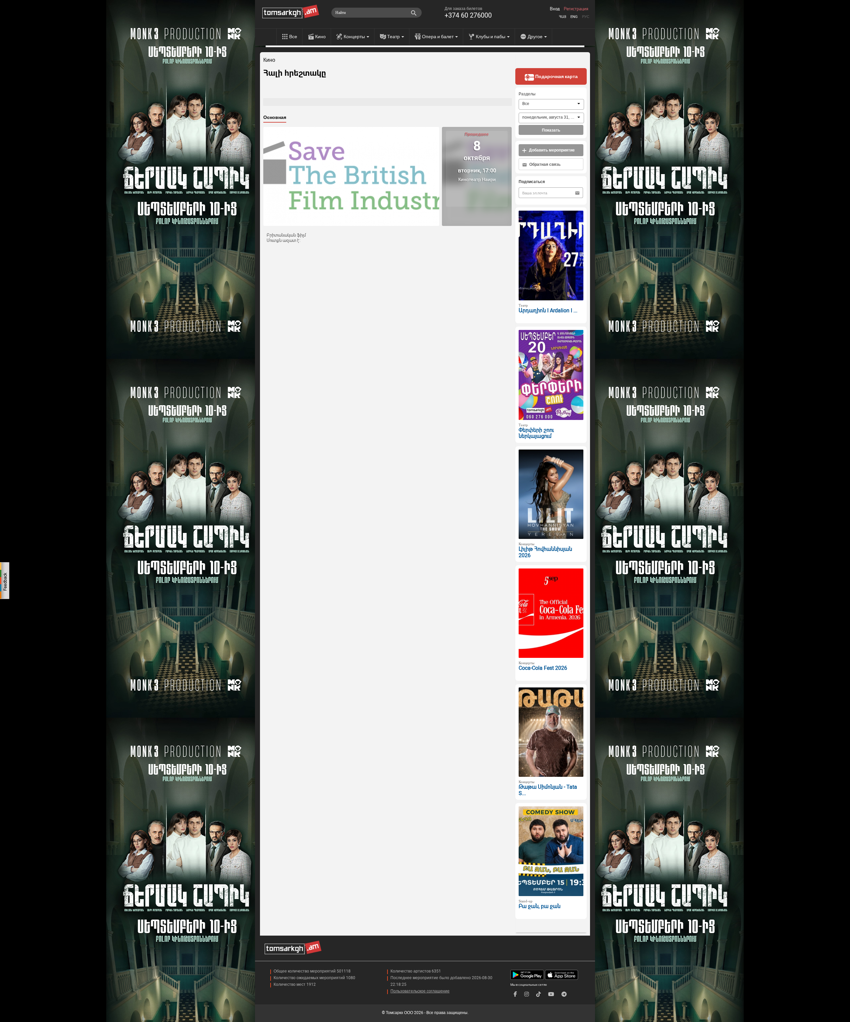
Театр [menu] (394, 36)
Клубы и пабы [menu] (491, 36)
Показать (551, 130)
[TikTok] (538, 994)
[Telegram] (564, 994)
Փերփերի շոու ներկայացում (536, 433)
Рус (585, 17)
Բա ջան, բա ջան (539, 906)
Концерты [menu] (355, 36)
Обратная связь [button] (544, 164)
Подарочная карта (556, 76)
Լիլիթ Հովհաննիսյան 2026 (545, 552)
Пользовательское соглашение (420, 991)
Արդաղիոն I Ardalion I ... (548, 310)
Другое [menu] (536, 36)
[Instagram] (526, 994)
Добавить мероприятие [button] (551, 150)
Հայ (562, 17)
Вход (555, 9)
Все (293, 36)
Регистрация (576, 9)
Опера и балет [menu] (438, 36)
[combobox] (551, 104)
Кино (320, 36)
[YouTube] (551, 994)
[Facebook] (515, 994)
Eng (574, 17)
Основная (274, 117)
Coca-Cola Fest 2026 (543, 668)
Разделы (527, 94)
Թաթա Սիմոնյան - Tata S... (548, 790)
